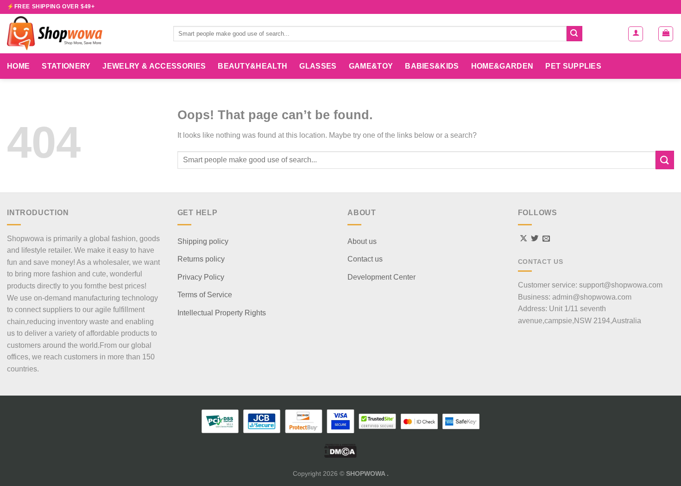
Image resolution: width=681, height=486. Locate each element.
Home (18, 66)
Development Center (381, 277)
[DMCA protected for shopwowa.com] (340, 450)
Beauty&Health (252, 66)
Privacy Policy (200, 277)
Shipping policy (202, 241)
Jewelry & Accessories (154, 66)
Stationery (66, 66)
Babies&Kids (432, 66)
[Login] (635, 33)
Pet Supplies (573, 66)
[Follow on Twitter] (534, 239)
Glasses (317, 66)
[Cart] (665, 33)
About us (362, 241)
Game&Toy (371, 66)
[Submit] (574, 34)
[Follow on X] (523, 239)
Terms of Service (204, 295)
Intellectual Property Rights (221, 313)
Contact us (365, 259)
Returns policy (201, 259)
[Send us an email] (546, 239)
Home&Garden (502, 66)
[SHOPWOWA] (83, 33)
